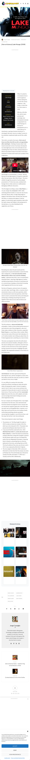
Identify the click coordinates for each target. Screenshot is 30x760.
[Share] (6, 608)
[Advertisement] (15, 73)
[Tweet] (10, 608)
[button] (27, 731)
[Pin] (14, 608)
